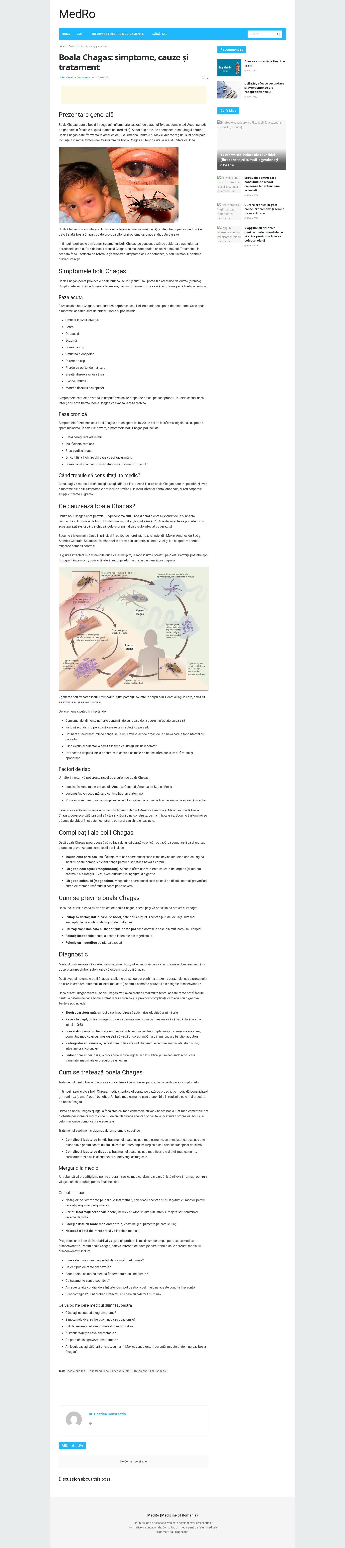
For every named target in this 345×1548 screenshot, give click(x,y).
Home (66, 33)
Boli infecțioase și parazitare (91, 46)
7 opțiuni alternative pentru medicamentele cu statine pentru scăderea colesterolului (263, 234)
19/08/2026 (228, 165)
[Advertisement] (213, 13)
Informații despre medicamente (118, 33)
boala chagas (76, 1371)
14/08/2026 (252, 245)
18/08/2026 (252, 195)
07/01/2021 (103, 77)
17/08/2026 (252, 218)
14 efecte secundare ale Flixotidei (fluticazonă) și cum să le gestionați (249, 157)
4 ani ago (251, 97)
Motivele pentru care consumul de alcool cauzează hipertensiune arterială (262, 184)
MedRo (77, 14)
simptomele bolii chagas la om (110, 1371)
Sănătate (160, 33)
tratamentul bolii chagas (150, 1371)
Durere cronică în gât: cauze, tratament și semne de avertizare (264, 209)
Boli (80, 33)
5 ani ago (251, 70)
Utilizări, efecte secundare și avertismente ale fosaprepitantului (264, 87)
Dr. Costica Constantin (76, 77)
